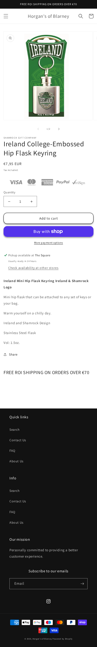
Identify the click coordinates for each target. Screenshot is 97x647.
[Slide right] (59, 129)
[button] (6, 16)
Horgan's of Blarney (42, 638)
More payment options (48, 242)
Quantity (9, 192)
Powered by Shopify (63, 638)
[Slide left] (38, 129)
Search (14, 429)
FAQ (12, 450)
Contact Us (17, 440)
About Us (16, 461)
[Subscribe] (82, 583)
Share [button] (13, 354)
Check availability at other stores (33, 268)
